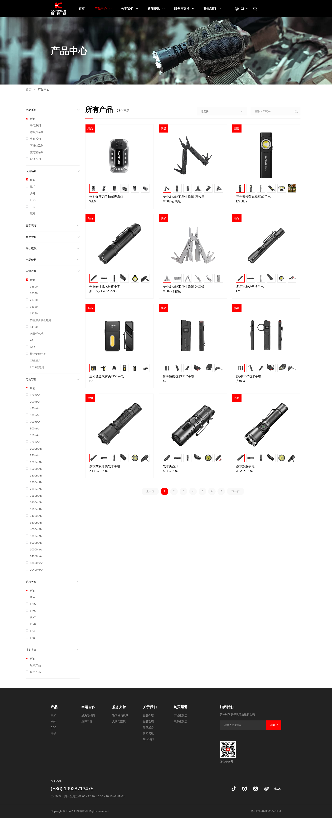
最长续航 (31, 248)
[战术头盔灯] (193, 425)
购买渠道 (181, 707)
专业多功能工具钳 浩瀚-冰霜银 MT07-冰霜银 (184, 289)
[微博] (266, 788)
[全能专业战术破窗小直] (119, 245)
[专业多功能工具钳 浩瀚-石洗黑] (193, 155)
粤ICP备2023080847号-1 (266, 811)
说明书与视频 (120, 715)
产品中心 (101, 8)
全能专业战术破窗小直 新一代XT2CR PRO (105, 289)
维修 (53, 733)
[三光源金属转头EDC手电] (119, 335)
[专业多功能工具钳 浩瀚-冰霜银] (193, 245)
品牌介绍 (148, 715)
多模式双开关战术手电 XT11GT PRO (105, 468)
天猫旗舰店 (180, 715)
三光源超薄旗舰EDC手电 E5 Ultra (253, 199)
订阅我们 (227, 707)
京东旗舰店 (180, 721)
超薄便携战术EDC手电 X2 (179, 379)
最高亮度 (31, 225)
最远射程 (31, 237)
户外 (53, 721)
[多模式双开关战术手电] (119, 425)
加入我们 (148, 739)
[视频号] (244, 788)
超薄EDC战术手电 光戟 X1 (249, 379)
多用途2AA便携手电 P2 (250, 289)
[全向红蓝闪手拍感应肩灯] (119, 155)
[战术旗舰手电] (266, 425)
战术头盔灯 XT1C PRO (171, 468)
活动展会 (148, 727)
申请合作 (88, 707)
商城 (274, 8)
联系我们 (210, 8)
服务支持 (119, 707)
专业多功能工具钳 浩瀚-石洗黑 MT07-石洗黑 (184, 199)
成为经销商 (88, 715)
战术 (53, 715)
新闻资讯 (154, 8)
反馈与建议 (119, 721)
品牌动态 (148, 721)
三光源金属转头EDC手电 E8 (106, 379)
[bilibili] (255, 788)
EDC (53, 727)
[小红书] (277, 788)
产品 (54, 707)
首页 (82, 8)
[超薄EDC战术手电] (266, 335)
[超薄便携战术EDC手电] (193, 335)
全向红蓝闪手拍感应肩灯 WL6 (106, 199)
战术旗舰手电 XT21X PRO (245, 468)
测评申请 (86, 721)
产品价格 (31, 259)
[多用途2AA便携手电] (266, 245)
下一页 (236, 491)
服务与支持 (182, 8)
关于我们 (127, 8)
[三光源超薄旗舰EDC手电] (266, 155)
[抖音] (233, 788)
